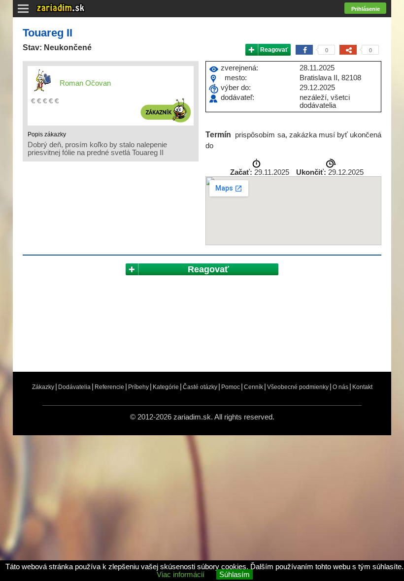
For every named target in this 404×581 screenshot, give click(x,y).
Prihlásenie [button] (365, 9)
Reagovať (274, 49)
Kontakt (362, 387)
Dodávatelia (74, 387)
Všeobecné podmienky (298, 387)
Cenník (253, 387)
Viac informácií (180, 574)
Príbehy (138, 387)
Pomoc (230, 387)
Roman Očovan (85, 83)
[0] (304, 50)
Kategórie (166, 387)
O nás (340, 387)
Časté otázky (200, 387)
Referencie (109, 387)
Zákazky (43, 387)
